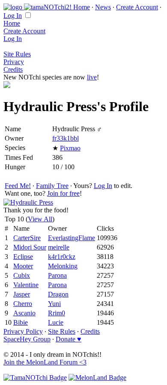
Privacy (13, 61)
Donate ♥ (68, 339)
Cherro (22, 303)
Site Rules (17, 54)
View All (40, 219)
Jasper (21, 294)
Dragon (58, 294)
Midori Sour (29, 247)
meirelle (58, 247)
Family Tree (52, 185)
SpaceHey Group (27, 339)
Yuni (54, 303)
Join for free (63, 193)
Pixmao (70, 148)
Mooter (23, 266)
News (103, 7)
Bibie (20, 322)
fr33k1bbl (65, 138)
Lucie (55, 322)
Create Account (137, 7)
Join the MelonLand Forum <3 (44, 362)
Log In (12, 15)
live (92, 77)
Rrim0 (56, 313)
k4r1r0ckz (61, 256)
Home (81, 7)
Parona (57, 275)
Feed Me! (18, 185)
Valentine (26, 284)
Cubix (21, 275)
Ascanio (24, 313)
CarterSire (27, 237)
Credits (13, 69)
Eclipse (23, 256)
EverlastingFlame (71, 237)
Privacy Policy (23, 331)
